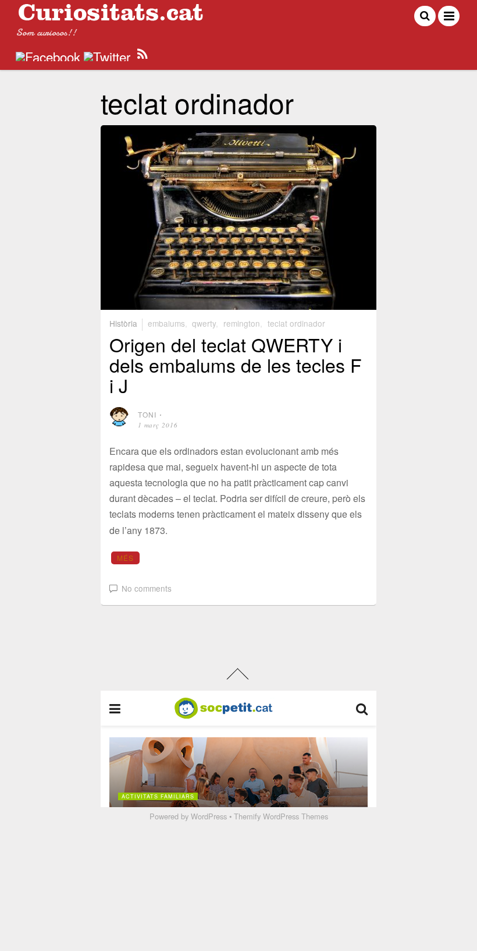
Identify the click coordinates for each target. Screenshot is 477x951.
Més (125, 558)
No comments (147, 588)
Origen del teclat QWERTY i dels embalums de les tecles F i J (235, 364)
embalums (166, 323)
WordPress (209, 816)
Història (123, 323)
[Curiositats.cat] (110, 16)
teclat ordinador (296, 323)
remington (241, 323)
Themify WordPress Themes (281, 816)
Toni (147, 414)
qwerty (204, 323)
